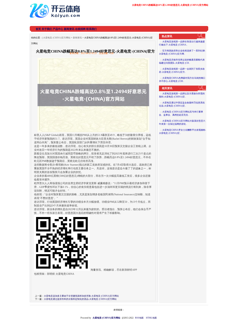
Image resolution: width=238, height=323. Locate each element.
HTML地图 (151, 318)
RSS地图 (139, 318)
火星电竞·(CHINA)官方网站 (56, 37)
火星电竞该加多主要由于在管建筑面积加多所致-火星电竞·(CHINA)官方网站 (81, 296)
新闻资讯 (77, 37)
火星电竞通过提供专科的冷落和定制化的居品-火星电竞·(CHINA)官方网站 (80, 299)
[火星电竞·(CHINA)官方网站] (56, 19)
